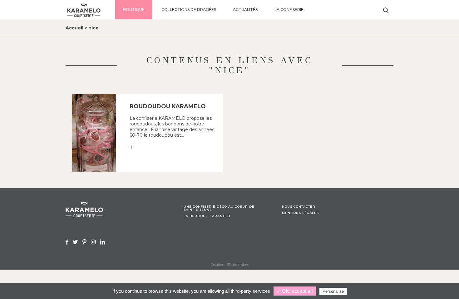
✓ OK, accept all (295, 291)
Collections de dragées (188, 9)
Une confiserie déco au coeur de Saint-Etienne (219, 208)
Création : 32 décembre (229, 264)
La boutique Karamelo (207, 216)
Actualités (245, 9)
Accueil (74, 28)
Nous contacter (298, 206)
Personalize (333, 291)
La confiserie (289, 9)
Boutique (134, 9)
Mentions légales (300, 213)
